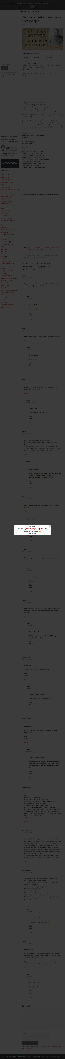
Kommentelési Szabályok (34, 528)
